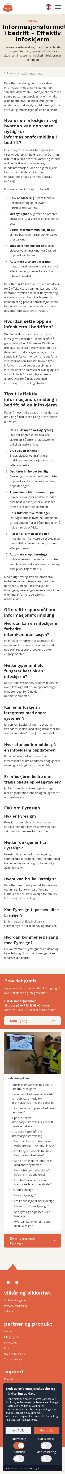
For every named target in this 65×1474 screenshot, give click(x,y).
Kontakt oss (11, 1379)
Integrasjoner (11, 1337)
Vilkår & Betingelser (15, 1300)
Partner (8, 1331)
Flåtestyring (10, 1342)
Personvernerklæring (15, 1306)
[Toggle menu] (58, 7)
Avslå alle (18, 1430)
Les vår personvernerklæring (21, 1468)
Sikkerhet (9, 1311)
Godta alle (46, 1430)
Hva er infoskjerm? (14, 1353)
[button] (58, 7)
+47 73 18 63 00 (30, 1005)
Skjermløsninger (13, 1359)
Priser (7, 1348)
